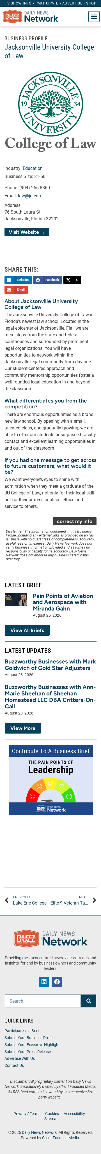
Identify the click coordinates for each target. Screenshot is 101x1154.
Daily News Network (39, 1132)
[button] (94, 16)
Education (33, 168)
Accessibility (74, 1113)
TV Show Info (18, 3)
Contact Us (14, 1065)
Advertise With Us (19, 1058)
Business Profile (25, 38)
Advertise (72, 3)
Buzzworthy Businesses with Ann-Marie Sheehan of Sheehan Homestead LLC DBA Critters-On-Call (50, 696)
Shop (91, 3)
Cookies (52, 1113)
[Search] (88, 1001)
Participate (46, 3)
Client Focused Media (60, 1138)
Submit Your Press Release (27, 1051)
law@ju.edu (29, 195)
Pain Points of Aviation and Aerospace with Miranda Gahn (63, 602)
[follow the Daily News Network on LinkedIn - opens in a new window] (44, 982)
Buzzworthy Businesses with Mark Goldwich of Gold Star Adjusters (50, 664)
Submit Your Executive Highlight (32, 1044)
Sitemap (51, 1118)
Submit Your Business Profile (29, 1037)
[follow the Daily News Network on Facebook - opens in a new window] (57, 982)
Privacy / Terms (26, 1113)
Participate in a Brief (22, 1030)
